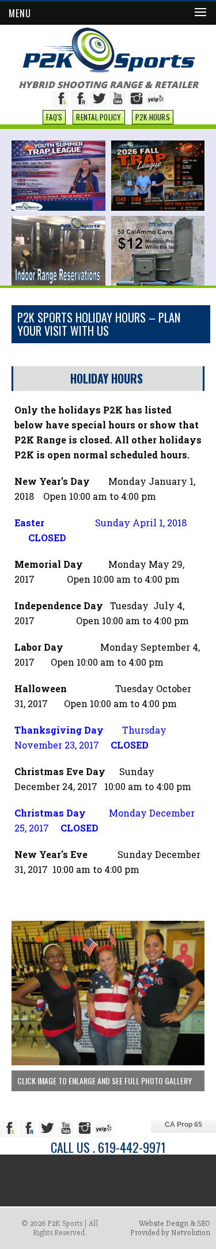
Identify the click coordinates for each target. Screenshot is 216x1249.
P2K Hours (152, 117)
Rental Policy (98, 117)
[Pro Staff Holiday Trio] (108, 1062)
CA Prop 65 (183, 1125)
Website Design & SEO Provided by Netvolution (170, 1227)
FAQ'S (54, 117)
